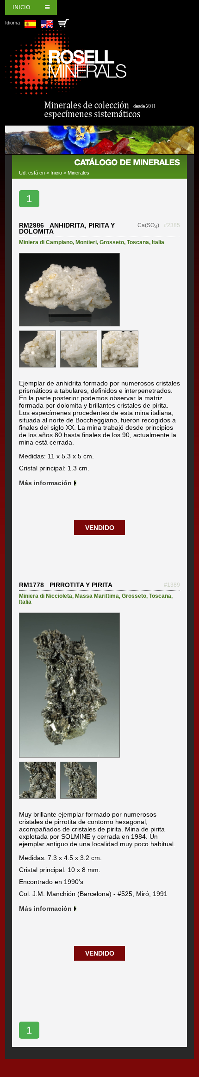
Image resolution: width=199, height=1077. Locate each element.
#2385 (172, 225)
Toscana (138, 242)
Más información (45, 483)
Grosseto (112, 242)
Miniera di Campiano (46, 242)
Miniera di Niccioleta (45, 596)
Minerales (78, 172)
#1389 (172, 585)
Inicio (21, 7)
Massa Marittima (97, 596)
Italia (158, 242)
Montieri (86, 242)
